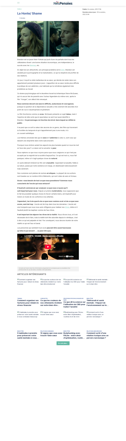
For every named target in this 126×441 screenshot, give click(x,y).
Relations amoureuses (94, 331)
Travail (19, 298)
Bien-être (90, 298)
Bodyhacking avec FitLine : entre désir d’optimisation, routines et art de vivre (74, 335)
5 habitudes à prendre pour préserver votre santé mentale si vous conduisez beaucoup (27, 335)
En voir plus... (63, 343)
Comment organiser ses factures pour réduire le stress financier (28, 302)
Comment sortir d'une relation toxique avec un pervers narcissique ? (97, 335)
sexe (62, 70)
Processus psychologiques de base (73, 299)
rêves (67, 207)
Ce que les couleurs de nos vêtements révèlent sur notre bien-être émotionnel (51, 302)
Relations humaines (47, 331)
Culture (19, 9)
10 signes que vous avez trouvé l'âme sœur (51, 334)
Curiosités (44, 298)
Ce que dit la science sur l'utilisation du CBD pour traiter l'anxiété (74, 304)
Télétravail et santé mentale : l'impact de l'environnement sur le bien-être (97, 302)
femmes (33, 65)
